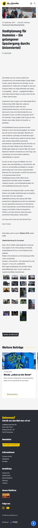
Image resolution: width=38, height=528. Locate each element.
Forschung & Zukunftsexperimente (13, 25)
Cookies (4, 483)
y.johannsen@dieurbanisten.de (13, 272)
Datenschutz (6, 476)
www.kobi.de (10, 259)
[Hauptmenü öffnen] (31, 3)
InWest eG (22, 178)
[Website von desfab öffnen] (14, 522)
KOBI (13, 104)
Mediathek (5, 459)
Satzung (5, 481)
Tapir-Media (14, 146)
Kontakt (4, 462)
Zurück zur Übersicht (11, 335)
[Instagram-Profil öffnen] (3, 508)
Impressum (6, 473)
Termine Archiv (7, 456)
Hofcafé (28, 204)
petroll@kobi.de (8, 269)
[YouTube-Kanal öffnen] (7, 508)
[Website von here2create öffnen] (6, 495)
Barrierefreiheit (7, 478)
